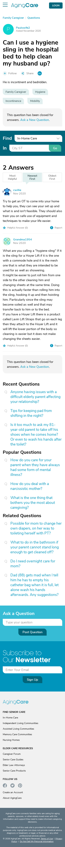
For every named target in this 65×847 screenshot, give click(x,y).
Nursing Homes (11, 740)
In (5, 148)
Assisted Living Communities (18, 728)
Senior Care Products (14, 770)
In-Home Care (10, 717)
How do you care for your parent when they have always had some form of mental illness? (35, 467)
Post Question (32, 632)
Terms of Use (47, 838)
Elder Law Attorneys (14, 765)
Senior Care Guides (13, 759)
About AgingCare (12, 798)
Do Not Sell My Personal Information (37, 841)
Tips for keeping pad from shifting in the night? (31, 413)
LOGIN (55, 5)
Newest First (32, 177)
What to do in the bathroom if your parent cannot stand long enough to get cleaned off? (34, 547)
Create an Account (13, 792)
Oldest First (52, 177)
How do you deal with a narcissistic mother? (29, 486)
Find (7, 138)
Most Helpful (12, 177)
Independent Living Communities (20, 723)
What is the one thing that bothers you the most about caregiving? (32, 502)
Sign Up (32, 680)
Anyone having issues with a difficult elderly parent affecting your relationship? (35, 396)
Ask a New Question (34, 120)
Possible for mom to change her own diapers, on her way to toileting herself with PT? (36, 528)
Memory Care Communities (17, 734)
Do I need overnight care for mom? (32, 564)
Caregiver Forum (12, 754)
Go (55, 148)
